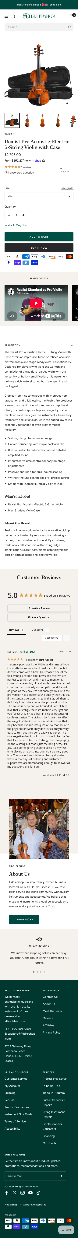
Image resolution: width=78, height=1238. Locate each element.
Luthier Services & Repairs (54, 1102)
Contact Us (50, 996)
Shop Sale (55, 4)
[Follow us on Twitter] (13, 1193)
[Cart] (71, 16)
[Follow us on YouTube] (29, 1193)
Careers (48, 1018)
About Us (49, 1004)
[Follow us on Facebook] (5, 1193)
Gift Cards (49, 1143)
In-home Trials (51, 1086)
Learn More (24, 919)
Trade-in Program (54, 1093)
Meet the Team (52, 1011)
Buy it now (39, 247)
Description (12, 345)
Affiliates (48, 1025)
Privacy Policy (51, 1032)
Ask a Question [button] (41, 617)
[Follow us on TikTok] (37, 1193)
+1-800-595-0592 (19, 1028)
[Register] (60, 1176)
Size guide (67, 188)
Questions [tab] (38, 629)
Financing (49, 1136)
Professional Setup (55, 1078)
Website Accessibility (34, 1204)
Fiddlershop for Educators (52, 1126)
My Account (12, 1086)
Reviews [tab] (14, 629)
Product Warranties (17, 1107)
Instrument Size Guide (18, 1114)
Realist (9, 134)
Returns (9, 1100)
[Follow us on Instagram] (21, 1193)
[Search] (13, 16)
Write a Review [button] (41, 608)
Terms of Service (15, 1121)
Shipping (10, 1093)
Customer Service (16, 1078)
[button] (66, 775)
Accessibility (12, 1128)
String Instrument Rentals (54, 1114)
